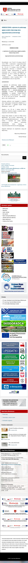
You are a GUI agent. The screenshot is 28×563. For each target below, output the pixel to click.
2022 (9, 172)
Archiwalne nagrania (7, 420)
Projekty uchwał (5, 166)
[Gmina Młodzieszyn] (14, 9)
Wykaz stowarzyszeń (7, 219)
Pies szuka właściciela (14, 442)
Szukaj (24, 157)
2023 (12, 172)
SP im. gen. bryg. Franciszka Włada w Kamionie (12, 302)
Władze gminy (5, 208)
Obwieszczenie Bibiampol (8, 139)
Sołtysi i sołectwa (6, 212)
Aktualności (15, 36)
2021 (6, 172)
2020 (2, 172)
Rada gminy (5, 210)
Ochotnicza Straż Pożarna (8, 221)
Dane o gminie (5, 214)
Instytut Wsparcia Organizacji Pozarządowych (14, 199)
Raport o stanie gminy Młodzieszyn (9, 216)
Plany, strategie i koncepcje (7, 165)
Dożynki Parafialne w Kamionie (16, 428)
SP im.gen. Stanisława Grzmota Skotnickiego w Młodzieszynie (14, 300)
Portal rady (5, 414)
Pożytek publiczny (5, 163)
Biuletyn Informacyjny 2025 (7, 169)
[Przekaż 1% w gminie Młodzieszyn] (14, 194)
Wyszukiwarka (5, 154)
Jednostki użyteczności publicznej (9, 217)
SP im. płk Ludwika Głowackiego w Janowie (11, 304)
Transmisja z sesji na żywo (8, 417)
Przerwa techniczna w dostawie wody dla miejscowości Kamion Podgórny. (17, 436)
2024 (15, 172)
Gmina (19, 36)
